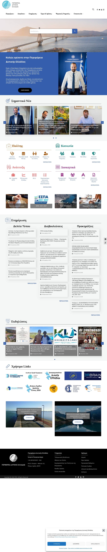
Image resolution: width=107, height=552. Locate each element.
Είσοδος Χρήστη (59, 468)
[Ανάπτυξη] (9, 167)
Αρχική (83, 457)
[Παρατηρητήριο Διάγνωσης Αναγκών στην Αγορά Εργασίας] (45, 175)
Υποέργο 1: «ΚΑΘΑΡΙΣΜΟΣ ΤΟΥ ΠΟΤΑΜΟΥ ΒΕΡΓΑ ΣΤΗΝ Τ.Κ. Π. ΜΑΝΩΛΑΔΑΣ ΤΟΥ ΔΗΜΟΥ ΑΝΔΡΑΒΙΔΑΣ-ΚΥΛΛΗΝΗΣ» (85, 304)
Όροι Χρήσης (85, 460)
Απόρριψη (76, 544)
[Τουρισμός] (72, 153)
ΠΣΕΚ (83, 178)
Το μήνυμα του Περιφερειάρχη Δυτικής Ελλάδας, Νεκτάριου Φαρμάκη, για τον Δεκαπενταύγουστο (19, 127)
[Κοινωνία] (58, 145)
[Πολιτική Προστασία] (93, 153)
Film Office (83, 157)
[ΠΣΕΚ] (83, 174)
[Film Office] (83, 153)
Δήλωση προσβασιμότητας (89, 469)
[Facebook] (97, 9)
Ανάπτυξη (18, 167)
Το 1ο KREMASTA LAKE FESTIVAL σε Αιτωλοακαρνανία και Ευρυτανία (65, 349)
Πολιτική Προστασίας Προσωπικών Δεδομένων (66, 537)
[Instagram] (104, 9)
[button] (103, 530)
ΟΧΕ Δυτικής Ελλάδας (46, 231)
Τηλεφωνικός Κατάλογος (62, 457)
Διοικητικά (68, 167)
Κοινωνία (67, 146)
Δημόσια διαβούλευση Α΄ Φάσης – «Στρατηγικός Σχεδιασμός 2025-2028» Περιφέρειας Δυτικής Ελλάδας (53, 240)
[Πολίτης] (9, 146)
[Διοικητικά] (58, 167)
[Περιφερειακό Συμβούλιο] (62, 174)
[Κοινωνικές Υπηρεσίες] (62, 153)
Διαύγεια (84, 472)
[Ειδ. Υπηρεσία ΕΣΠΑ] (13, 175)
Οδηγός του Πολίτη (60, 460)
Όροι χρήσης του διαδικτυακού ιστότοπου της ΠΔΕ (80, 548)
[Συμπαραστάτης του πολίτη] (34, 153)
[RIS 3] (34, 175)
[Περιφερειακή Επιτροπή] (72, 174)
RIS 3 (34, 178)
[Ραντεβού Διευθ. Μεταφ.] (23, 153)
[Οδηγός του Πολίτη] (45, 153)
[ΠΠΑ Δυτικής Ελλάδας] (23, 175)
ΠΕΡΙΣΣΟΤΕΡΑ (32, 283)
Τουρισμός (73, 157)
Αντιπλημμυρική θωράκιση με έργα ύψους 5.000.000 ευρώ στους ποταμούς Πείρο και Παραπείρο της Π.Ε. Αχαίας (84, 127)
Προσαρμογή (95, 544)
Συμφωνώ (57, 544)
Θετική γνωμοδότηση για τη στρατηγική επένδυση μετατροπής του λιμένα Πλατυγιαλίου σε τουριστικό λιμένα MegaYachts (21, 272)
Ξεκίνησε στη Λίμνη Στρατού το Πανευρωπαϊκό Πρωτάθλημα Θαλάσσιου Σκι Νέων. (41, 349)
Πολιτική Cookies (63, 548)
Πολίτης (17, 146)
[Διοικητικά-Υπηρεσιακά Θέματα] (93, 174)
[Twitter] (99, 9)
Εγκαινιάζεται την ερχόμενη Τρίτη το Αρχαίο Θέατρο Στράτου (15, 349)
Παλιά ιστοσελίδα (60, 471)
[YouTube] (102, 9)
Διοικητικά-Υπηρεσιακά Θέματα (93, 179)
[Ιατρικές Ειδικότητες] (12, 153)
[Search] (74, 31)
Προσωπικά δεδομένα (87, 463)
